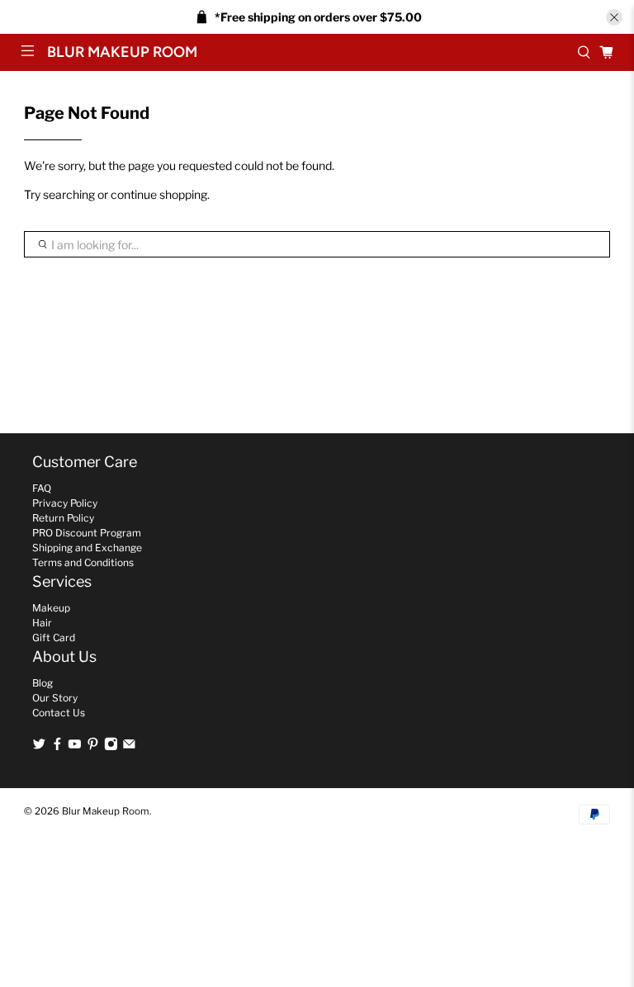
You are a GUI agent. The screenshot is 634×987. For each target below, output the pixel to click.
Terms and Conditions (83, 562)
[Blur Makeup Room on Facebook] (57, 746)
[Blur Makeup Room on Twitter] (39, 746)
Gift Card (53, 637)
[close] (614, 17)
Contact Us (58, 712)
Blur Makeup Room (105, 811)
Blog (42, 683)
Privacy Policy (64, 503)
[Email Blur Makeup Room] (129, 746)
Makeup (51, 608)
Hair (42, 622)
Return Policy (63, 518)
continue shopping (159, 194)
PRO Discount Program (86, 533)
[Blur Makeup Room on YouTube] (75, 746)
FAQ (41, 488)
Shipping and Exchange (87, 547)
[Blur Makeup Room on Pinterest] (93, 746)
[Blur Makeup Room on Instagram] (111, 746)
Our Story (55, 698)
